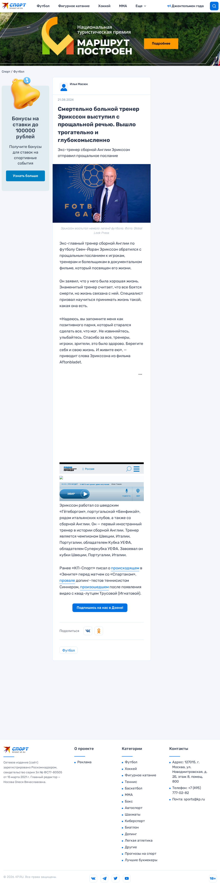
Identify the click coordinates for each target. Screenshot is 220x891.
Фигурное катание (74, 6)
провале (67, 580)
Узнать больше (25, 176)
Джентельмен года (188, 6)
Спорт (6, 71)
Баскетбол (133, 788)
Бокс (129, 801)
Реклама (84, 762)
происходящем (125, 568)
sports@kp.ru (194, 799)
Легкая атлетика (139, 840)
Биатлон (132, 827)
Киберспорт (135, 821)
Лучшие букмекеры (141, 860)
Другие (131, 847)
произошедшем (94, 587)
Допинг (131, 834)
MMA (123, 6)
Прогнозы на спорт (140, 853)
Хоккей (104, 6)
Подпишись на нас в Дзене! (100, 608)
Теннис (131, 782)
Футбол (43, 6)
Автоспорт (133, 808)
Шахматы (132, 814)
